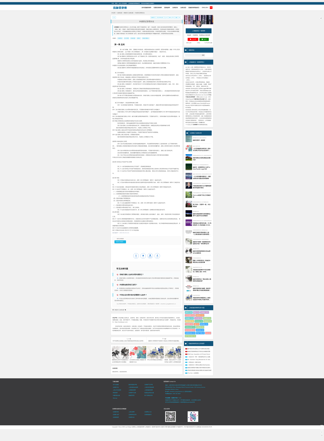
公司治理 (198, 318)
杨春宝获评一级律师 (199, 140)
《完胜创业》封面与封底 (194, 362)
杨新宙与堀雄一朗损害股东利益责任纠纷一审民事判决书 (201, 242)
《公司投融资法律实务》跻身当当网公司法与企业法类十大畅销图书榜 (201, 149)
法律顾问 (207, 318)
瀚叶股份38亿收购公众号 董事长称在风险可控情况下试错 (203, 348)
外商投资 (200, 327)
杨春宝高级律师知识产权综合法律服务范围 (199, 351)
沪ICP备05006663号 (189, 427)
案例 (196, 312)
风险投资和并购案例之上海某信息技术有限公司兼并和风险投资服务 (201, 299)
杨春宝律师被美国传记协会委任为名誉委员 (201, 252)
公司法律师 (189, 315)
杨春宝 (153, 17)
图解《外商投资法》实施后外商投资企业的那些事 (201, 261)
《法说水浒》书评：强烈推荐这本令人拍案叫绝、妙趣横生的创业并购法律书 (208, 357)
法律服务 (204, 312)
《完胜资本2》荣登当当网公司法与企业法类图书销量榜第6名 (204, 365)
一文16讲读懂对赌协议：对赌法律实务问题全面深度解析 (202, 177)
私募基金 (200, 315)
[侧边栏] (179, 17)
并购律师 (207, 321)
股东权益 (198, 321)
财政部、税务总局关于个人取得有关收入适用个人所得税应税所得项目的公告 (173, 362)
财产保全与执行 (190, 336)
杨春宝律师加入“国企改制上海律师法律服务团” (202, 280)
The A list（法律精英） (194, 373)
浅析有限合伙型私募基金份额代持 (201, 158)
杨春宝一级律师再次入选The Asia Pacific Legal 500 (201, 168)
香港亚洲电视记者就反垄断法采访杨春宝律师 (199, 370)
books (208, 333)
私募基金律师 (190, 327)
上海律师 (189, 324)
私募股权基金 (190, 333)
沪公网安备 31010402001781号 (203, 427)
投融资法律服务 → (120, 241)
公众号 (194, 39)
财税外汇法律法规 (128, 12)
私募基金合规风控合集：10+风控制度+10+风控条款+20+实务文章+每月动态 (202, 224)
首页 (114, 12)
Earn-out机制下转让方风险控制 (202, 196)
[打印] (176, 17)
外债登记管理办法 (146, 21)
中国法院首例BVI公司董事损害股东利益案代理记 (202, 186)
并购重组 (189, 318)
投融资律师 (189, 321)
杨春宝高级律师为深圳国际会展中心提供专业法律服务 (201, 214)
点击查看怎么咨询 (196, 400)
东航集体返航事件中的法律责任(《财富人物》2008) (201, 270)
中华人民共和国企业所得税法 (154, 359)
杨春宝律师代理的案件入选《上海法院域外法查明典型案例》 (201, 233)
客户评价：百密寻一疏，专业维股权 (201, 205)
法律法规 (119, 12)
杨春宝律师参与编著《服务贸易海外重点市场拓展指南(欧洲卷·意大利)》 (202, 289)
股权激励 (204, 324)
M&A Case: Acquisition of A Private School (199, 354)
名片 (205, 39)
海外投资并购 (190, 330)
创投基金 (200, 330)
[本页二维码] (321, 435)
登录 (125, 371)
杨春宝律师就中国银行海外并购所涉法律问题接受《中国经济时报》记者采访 (208, 367)
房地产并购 (200, 333)
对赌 (196, 324)
